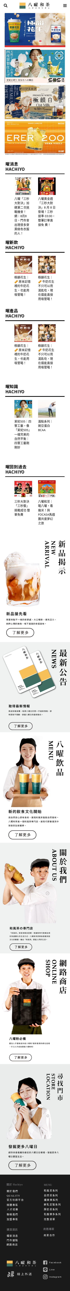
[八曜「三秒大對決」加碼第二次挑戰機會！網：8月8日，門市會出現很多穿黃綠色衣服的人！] (23, 186)
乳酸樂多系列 (52, 1215)
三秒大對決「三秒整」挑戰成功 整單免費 (22, 508)
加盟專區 (12, 1220)
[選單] (65, 5)
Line (52, 1269)
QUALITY (13, 1196)
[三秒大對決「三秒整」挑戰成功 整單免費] (23, 489)
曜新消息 (12, 1236)
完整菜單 (49, 1220)
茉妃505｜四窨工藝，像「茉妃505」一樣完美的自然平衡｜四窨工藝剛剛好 (22, 434)
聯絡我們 (12, 1215)
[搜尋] (5, 5)
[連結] (35, 5)
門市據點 (12, 1241)
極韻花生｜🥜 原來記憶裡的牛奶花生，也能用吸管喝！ (22, 286)
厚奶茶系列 (51, 1210)
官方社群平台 (15, 1200)
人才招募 (12, 1210)
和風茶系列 (51, 1191)
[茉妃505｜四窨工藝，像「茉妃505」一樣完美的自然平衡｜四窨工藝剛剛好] (23, 409)
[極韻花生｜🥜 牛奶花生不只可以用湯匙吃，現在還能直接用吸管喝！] (47, 265)
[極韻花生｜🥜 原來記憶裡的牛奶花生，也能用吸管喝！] (23, 265)
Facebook (55, 1262)
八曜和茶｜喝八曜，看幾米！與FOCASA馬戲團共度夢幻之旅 (46, 512)
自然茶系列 (51, 1196)
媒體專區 (12, 1205)
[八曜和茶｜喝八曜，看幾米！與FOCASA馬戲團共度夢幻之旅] (47, 489)
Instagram (55, 1277)
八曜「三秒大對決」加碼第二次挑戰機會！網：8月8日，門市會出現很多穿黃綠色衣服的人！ (21, 216)
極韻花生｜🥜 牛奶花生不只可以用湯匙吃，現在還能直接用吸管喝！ (46, 288)
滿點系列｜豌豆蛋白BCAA (45, 425)
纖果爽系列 (51, 1200)
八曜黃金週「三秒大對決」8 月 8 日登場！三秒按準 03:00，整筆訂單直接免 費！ (47, 212)
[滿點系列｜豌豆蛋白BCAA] (47, 409)
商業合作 (49, 1236)
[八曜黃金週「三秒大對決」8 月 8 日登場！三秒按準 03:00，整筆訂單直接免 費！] (47, 186)
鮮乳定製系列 (52, 1205)
